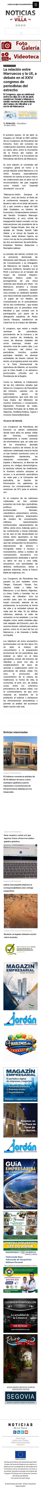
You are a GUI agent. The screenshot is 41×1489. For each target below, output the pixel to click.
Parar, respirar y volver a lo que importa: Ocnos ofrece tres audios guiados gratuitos (19, 839)
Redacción (10, 123)
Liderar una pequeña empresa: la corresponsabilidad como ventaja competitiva (18, 888)
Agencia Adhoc (21, 1486)
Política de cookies (21, 1441)
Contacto (20, 1445)
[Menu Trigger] (36, 5)
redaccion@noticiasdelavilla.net (20, 4)
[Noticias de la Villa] (20, 15)
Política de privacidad (20, 1443)
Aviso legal (20, 1439)
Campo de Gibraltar (9, 65)
